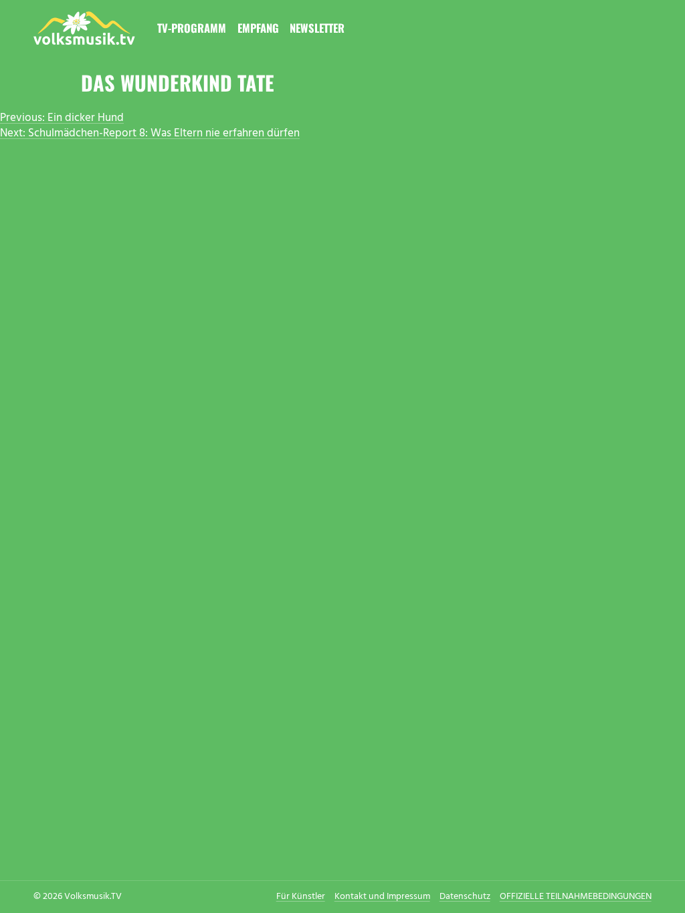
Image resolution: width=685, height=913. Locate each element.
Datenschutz (464, 896)
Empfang (258, 27)
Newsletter (317, 27)
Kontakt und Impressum (382, 896)
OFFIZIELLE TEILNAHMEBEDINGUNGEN (576, 896)
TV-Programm (191, 27)
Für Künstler (300, 896)
